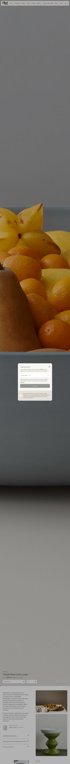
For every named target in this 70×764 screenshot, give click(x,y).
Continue (35, 386)
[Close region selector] (49, 366)
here (34, 396)
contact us (22, 382)
